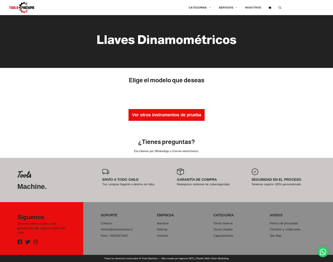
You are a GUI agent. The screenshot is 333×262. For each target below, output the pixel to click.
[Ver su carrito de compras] (270, 8)
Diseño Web (203, 258)
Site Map (275, 235)
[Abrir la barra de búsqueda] (280, 7)
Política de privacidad (284, 223)
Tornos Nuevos (223, 223)
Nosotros (253, 7)
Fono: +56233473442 (114, 235)
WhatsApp (162, 151)
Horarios (162, 235)
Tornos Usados (223, 229)
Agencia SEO (186, 258)
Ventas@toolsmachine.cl (117, 229)
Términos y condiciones (285, 229)
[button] (323, 252)
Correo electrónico (185, 151)
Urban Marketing (219, 258)
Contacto (106, 223)
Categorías (198, 7)
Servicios (226, 7)
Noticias (162, 229)
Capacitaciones (223, 235)
